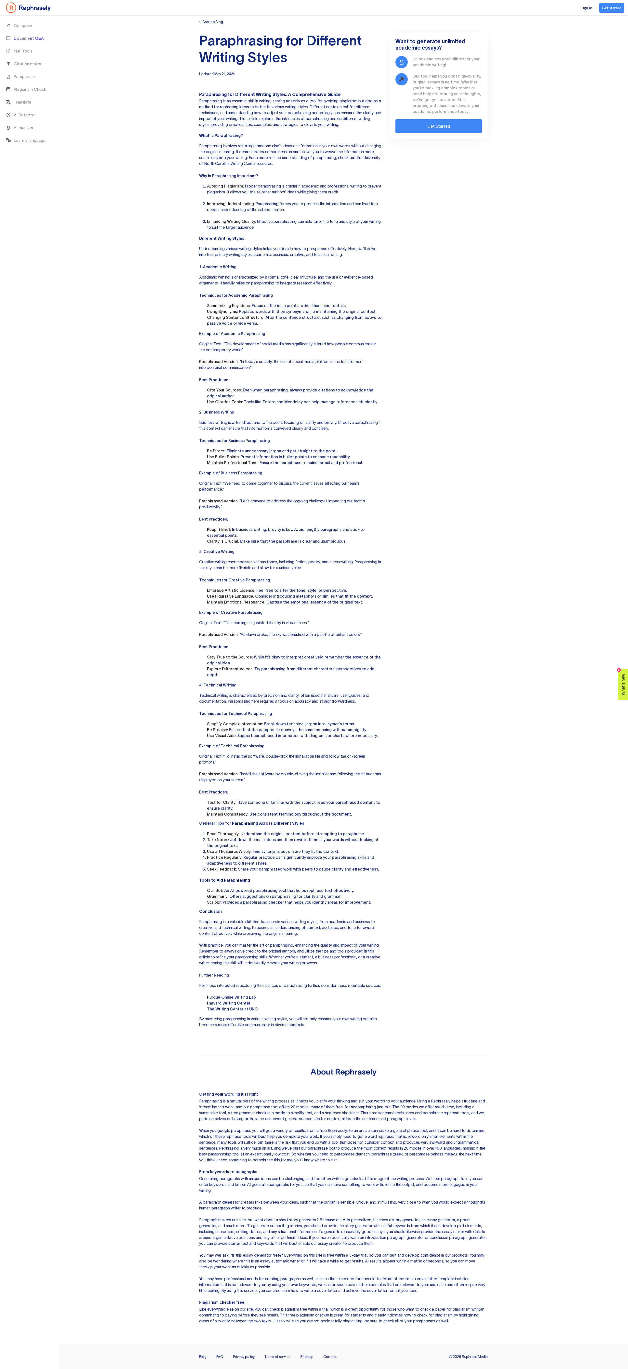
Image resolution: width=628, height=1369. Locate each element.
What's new (621, 682)
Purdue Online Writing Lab (231, 997)
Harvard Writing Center (228, 1003)
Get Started (438, 126)
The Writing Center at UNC (232, 1009)
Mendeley (293, 402)
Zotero (268, 402)
